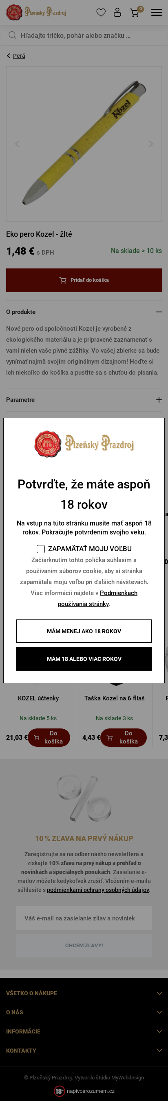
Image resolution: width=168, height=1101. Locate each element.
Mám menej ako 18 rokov (84, 631)
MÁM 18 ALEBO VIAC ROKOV (84, 659)
